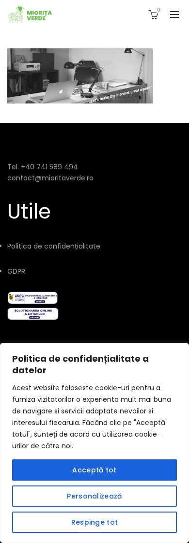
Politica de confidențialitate (53, 246)
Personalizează (94, 496)
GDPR (16, 271)
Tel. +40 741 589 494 (42, 167)
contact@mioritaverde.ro (50, 178)
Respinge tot (94, 522)
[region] (94, 443)
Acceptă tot (94, 470)
